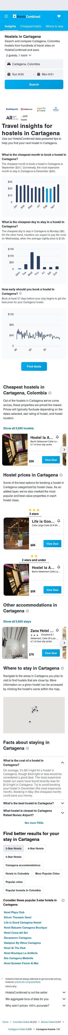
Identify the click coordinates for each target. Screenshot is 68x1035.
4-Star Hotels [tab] (36, 848)
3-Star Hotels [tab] (14, 848)
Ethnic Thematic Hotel (17, 917)
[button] (6, 16)
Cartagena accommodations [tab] (23, 865)
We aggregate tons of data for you (27, 999)
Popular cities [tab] (14, 882)
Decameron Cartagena (17, 937)
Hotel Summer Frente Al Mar (21, 963)
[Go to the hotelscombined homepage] (26, 16)
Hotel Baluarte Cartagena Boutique (25, 927)
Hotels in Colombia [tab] (17, 873)
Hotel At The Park (15, 948)
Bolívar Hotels (48, 1021)
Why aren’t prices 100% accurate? (27, 1005)
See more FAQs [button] (34, 823)
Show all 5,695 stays (17, 621)
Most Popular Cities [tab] (47, 873)
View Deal (51, 460)
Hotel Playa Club (14, 912)
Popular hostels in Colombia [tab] (23, 890)
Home (6, 1021)
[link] (34, 366)
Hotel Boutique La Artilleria (21, 953)
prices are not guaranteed (27, 981)
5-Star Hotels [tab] (14, 857)
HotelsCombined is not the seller (26, 992)
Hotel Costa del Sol (16, 932)
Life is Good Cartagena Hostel (22, 922)
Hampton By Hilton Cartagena (22, 943)
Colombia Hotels (21, 1021)
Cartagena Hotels (17, 1029)
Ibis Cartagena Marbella (18, 958)
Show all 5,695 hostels (18, 428)
